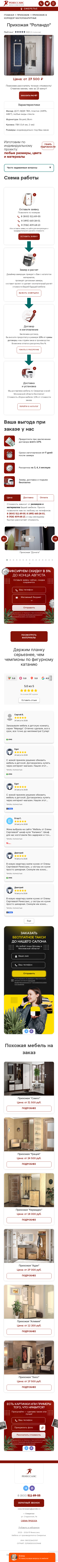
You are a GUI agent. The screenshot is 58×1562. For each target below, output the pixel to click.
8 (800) (29, 1495)
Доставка (28, 498)
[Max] (31, 1031)
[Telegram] (26, 1031)
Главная (9, 15)
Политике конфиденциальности (30, 614)
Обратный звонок (29, 1503)
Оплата (44, 498)
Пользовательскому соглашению (23, 616)
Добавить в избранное (29, 1528)
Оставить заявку (29, 236)
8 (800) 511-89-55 (30, 216)
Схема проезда (29, 1521)
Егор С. (17, 818)
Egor (16, 784)
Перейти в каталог (29, 406)
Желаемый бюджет (31, 597)
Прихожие (23, 15)
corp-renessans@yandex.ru (29, 1509)
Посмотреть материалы (29, 636)
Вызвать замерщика (29, 293)
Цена (9, 498)
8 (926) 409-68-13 (30, 225)
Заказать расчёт (29, 96)
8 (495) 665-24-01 (30, 221)
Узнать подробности (48, 146)
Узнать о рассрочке (29, 350)
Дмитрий (18, 887)
